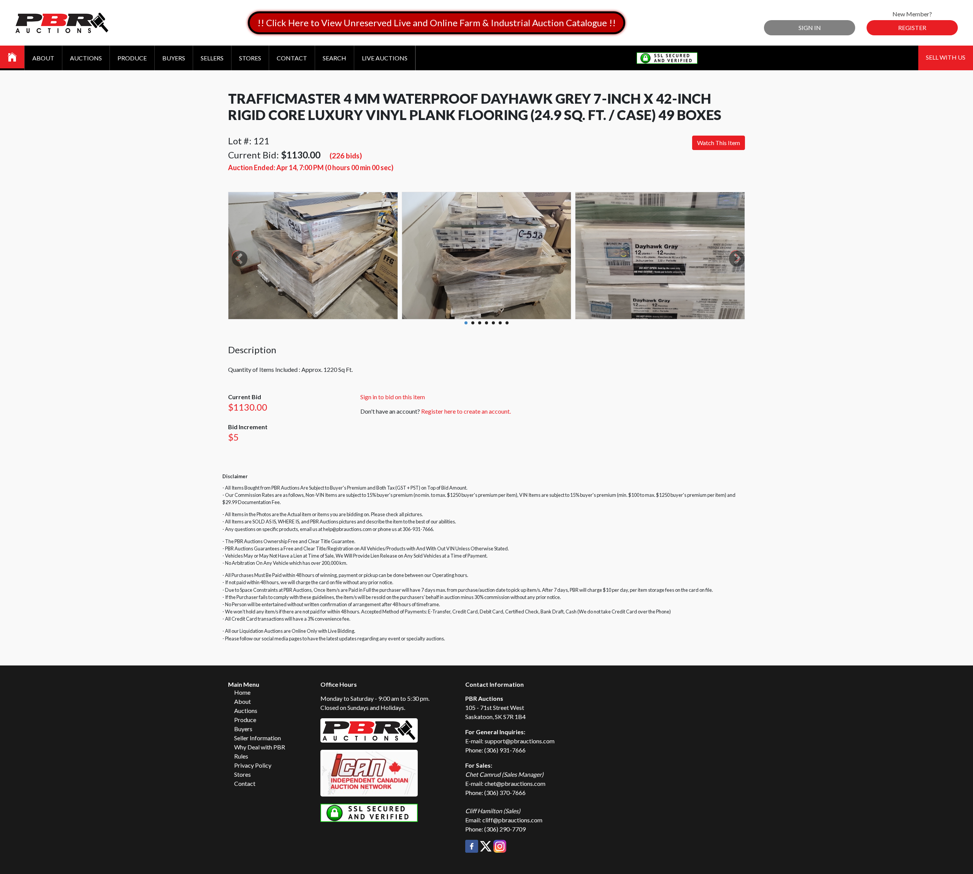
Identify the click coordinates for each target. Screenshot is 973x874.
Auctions (86, 58)
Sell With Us (945, 57)
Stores (250, 58)
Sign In (810, 27)
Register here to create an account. (466, 411)
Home (242, 692)
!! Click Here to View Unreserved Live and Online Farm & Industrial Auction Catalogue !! (436, 22)
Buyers (173, 58)
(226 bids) (346, 155)
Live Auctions (384, 58)
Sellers (212, 58)
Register (912, 27)
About (43, 58)
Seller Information (257, 737)
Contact (292, 58)
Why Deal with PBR (259, 747)
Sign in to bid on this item (392, 396)
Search (334, 58)
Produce (132, 58)
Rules (241, 756)
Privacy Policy (252, 765)
